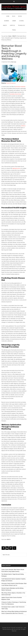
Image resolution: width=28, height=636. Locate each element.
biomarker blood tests (15, 94)
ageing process (16, 168)
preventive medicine (20, 86)
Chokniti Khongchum (11, 83)
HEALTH (8, 539)
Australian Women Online (14, 7)
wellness (23, 125)
